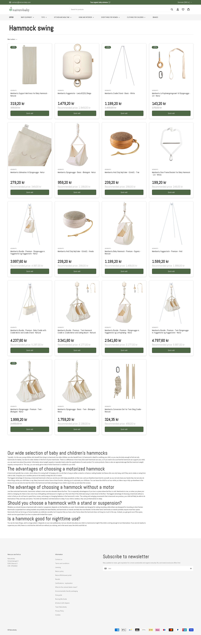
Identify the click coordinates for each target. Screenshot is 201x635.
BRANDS (155, 17)
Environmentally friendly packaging (66, 591)
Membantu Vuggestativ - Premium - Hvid (167, 251)
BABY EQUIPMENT (26, 17)
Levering (58, 567)
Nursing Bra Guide (61, 599)
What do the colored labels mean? (66, 587)
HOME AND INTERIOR (85, 17)
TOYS (43, 17)
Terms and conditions (62, 563)
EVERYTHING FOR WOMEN (109, 17)
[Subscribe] (190, 568)
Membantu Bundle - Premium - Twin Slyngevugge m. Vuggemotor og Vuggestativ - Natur (170, 331)
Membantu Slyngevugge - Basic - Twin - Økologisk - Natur (77, 410)
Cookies (57, 615)
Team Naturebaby (61, 607)
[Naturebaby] (19, 9)
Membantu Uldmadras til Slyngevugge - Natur (27, 172)
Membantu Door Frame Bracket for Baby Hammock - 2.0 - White (171, 173)
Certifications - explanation (64, 583)
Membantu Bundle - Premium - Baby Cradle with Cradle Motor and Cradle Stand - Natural (28, 331)
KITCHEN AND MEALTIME (61, 17)
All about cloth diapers (62, 603)
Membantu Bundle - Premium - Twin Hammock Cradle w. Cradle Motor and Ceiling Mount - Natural (77, 331)
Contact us (58, 559)
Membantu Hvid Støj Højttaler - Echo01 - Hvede (76, 251)
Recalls (57, 579)
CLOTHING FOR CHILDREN (135, 17)
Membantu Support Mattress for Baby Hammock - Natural (29, 94)
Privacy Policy (59, 611)
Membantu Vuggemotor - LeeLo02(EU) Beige (74, 93)
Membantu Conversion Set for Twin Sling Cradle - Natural (123, 410)
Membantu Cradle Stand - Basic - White (120, 93)
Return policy (59, 571)
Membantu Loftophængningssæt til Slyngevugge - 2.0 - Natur (171, 94)
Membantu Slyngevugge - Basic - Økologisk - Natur (77, 172)
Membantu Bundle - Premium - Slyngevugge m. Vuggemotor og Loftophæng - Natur (122, 331)
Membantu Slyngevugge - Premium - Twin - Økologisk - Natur (26, 410)
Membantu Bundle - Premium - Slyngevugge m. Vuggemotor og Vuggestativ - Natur (27, 252)
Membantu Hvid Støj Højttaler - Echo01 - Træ (122, 172)
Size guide (58, 595)
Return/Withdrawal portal (63, 575)
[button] (188, 9)
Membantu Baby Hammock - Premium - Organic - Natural (123, 252)
